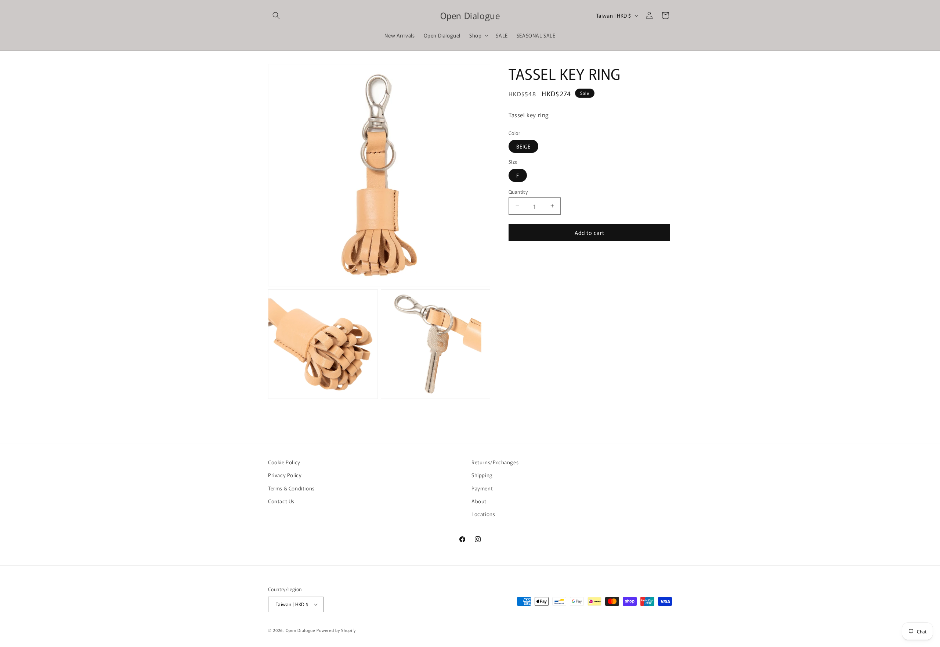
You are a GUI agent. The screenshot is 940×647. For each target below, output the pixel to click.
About (479, 501)
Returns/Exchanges (494, 462)
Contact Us (281, 501)
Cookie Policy (284, 462)
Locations (483, 514)
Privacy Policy (284, 475)
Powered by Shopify (336, 630)
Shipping (482, 475)
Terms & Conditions (291, 488)
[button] (276, 15)
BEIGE (523, 146)
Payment (482, 488)
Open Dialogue (300, 630)
